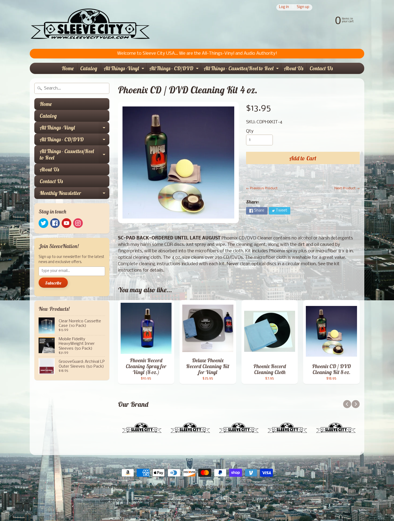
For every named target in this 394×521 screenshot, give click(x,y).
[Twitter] (43, 223)
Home (68, 68)
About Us (293, 68)
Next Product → (347, 188)
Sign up (303, 7)
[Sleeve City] (90, 24)
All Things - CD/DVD (174, 69)
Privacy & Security (164, 487)
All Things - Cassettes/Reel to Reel (242, 69)
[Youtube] (66, 223)
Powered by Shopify (197, 510)
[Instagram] (78, 223)
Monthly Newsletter (74, 194)
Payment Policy (252, 487)
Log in (284, 7)
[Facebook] (55, 223)
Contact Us (321, 68)
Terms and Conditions (209, 487)
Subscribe (53, 283)
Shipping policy (288, 487)
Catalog (88, 68)
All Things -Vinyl (125, 69)
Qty (250, 131)
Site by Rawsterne (197, 505)
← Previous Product (262, 188)
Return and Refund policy (115, 487)
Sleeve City (136, 501)
